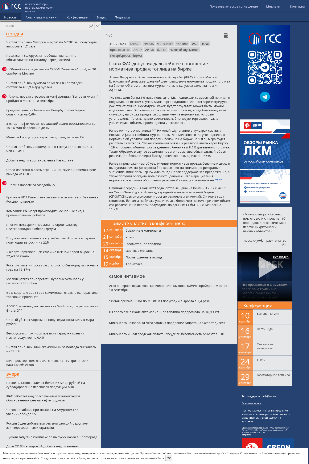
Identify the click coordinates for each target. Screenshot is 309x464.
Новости (10, 17)
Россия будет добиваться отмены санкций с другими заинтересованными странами (47, 425)
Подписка (122, 17)
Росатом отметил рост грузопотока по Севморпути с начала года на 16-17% (52, 267)
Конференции (77, 17)
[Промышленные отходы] (180, 257)
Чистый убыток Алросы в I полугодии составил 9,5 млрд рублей (50, 321)
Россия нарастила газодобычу (32, 185)
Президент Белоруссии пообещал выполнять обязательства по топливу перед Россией (41, 57)
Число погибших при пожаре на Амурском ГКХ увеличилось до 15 (42, 412)
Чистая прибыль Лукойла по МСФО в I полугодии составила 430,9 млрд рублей (44, 85)
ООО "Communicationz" (279, 428)
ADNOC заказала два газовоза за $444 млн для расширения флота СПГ (52, 308)
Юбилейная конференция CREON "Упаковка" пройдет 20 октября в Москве (51, 71)
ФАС (194, 44)
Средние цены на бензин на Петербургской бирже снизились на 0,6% (45, 112)
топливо (182, 44)
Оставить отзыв (251, 403)
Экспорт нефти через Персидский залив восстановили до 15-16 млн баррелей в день (50, 125)
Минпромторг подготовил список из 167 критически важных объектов (47, 362)
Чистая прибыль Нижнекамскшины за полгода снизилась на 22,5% (51, 349)
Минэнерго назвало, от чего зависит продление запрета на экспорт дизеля (167, 323)
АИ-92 (137, 50)
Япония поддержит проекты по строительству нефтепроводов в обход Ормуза (42, 226)
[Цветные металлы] (180, 251)
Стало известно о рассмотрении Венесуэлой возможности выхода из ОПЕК (51, 172)
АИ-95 (149, 50)
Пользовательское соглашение (234, 6)
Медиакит (274, 6)
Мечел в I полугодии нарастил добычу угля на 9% (45, 137)
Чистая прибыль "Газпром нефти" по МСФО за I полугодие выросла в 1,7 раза (51, 44)
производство (120, 50)
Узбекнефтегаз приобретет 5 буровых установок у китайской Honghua (45, 281)
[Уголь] (180, 237)
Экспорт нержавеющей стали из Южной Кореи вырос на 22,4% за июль (50, 254)
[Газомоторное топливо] (180, 244)
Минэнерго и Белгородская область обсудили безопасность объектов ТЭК (166, 334)
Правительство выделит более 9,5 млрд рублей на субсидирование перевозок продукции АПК (45, 384)
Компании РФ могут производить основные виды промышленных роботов (45, 213)
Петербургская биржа (126, 56)
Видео (101, 17)
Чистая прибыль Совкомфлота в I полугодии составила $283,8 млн (49, 148)
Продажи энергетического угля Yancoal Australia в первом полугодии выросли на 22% (50, 240)
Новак (205, 44)
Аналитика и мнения (42, 17)
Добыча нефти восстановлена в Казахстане (39, 160)
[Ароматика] (180, 264)
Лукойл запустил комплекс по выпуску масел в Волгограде (51, 437)
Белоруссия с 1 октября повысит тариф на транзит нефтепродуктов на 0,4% (45, 335)
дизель (149, 44)
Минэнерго (165, 44)
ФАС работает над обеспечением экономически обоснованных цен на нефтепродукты (43, 398)
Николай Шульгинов (184, 50)
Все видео (281, 257)
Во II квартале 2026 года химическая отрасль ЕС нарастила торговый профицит (52, 294)
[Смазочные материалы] (180, 231)
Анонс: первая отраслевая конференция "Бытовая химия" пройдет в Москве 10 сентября (52, 98)
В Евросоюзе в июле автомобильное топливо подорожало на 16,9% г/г (164, 312)
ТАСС (218, 180)
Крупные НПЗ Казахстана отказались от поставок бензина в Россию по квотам (52, 199)
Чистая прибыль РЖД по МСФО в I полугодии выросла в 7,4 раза (159, 301)
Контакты (297, 6)
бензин (135, 44)
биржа (161, 50)
